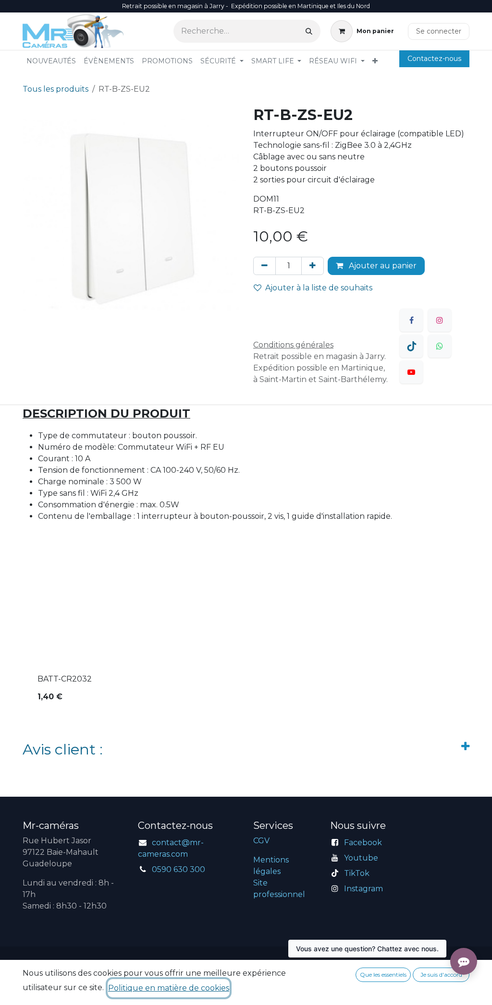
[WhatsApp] (439, 346)
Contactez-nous (434, 58)
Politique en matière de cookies (168, 988)
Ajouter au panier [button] (382, 265)
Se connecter (438, 31)
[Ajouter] (312, 266)
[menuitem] (51, 61)
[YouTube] (411, 371)
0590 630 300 (178, 869)
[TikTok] (411, 346)
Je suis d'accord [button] (441, 974)
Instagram (363, 888)
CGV (261, 840)
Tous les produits (55, 89)
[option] (246, 637)
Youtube (361, 857)
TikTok (356, 873)
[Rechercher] (308, 31)
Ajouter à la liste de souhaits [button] (318, 287)
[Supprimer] (264, 266)
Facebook (363, 842)
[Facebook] (411, 320)
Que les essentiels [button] (383, 974)
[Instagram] (439, 320)
